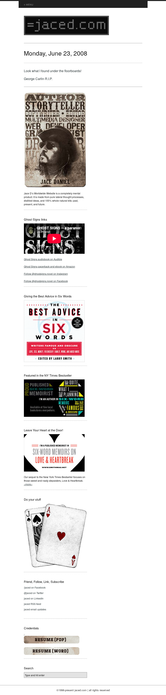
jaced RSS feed (32, 603)
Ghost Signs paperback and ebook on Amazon (49, 266)
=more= (28, 484)
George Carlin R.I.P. (38, 78)
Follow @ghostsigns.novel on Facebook (46, 281)
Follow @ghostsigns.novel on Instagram (46, 273)
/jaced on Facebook (35, 587)
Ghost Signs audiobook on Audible (43, 259)
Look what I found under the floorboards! (52, 70)
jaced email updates (35, 609)
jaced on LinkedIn (34, 598)
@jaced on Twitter (34, 593)
